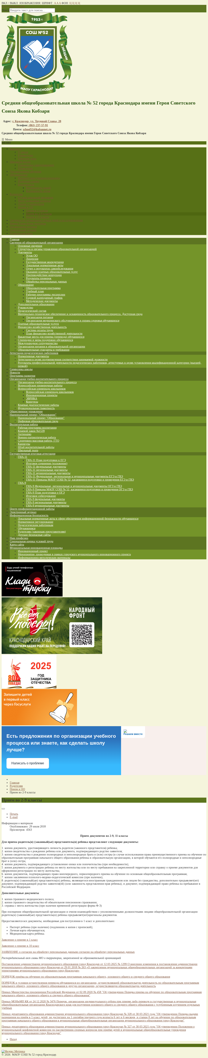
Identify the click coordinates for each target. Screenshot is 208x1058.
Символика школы (21, 369)
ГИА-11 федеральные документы (46, 466)
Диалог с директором (31, 204)
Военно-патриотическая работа (37, 437)
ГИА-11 (22, 456)
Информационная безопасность (29, 515)
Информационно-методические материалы (44, 557)
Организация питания (23, 226)
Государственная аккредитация (45, 262)
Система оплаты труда (39, 330)
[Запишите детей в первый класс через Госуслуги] (39, 724)
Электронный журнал (23, 230)
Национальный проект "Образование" (33, 414)
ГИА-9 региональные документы (46, 502)
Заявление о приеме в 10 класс (20, 945)
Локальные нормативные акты (44, 265)
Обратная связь (27, 158)
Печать (14, 813)
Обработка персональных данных (46, 281)
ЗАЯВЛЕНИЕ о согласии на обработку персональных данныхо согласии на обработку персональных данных (68, 951)
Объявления (25, 168)
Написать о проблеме (27, 763)
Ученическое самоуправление (36, 165)
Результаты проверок (38, 278)
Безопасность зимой (38, 187)
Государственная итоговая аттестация (32, 453)
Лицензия (32, 258)
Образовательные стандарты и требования (43, 349)
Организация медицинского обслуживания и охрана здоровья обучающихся (72, 320)
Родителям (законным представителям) (42, 531)
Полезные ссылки (28, 181)
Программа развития (22, 375)
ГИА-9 (22, 482)
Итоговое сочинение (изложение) (46, 463)
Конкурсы (32, 401)
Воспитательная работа (24, 424)
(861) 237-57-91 (38, 125)
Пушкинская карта (21, 233)
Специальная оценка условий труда (31, 541)
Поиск (5, 10)
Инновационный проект (33, 551)
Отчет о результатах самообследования (49, 268)
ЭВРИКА (31, 398)
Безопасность (26, 184)
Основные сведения (30, 245)
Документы (25, 252)
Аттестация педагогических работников (34, 353)
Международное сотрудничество (38, 343)
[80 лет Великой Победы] (29, 687)
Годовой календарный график (44, 297)
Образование (26, 284)
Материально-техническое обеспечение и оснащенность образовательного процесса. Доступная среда (80, 314)
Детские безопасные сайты (34, 534)
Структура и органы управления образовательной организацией (57, 249)
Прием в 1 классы (37, 210)
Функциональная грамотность (36, 408)
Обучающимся (18, 174)
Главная (14, 239)
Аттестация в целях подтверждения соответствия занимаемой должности (63, 359)
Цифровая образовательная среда (38, 421)
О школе (23, 152)
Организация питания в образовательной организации (51, 346)
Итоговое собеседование (41, 495)
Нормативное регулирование (35, 521)
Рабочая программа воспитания (37, 427)
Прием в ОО (25, 207)
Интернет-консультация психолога (39, 178)
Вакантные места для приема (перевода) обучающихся (51, 336)
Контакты (15, 148)
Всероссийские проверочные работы (40, 385)
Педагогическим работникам (35, 525)
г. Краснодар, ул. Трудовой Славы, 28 (36, 121)
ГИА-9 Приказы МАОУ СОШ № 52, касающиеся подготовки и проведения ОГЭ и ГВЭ (79, 489)
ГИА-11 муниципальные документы (48, 473)
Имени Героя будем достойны (28, 223)
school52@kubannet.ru (37, 129)
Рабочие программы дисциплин (45, 294)
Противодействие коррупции (44, 275)
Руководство (25, 155)
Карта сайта (17, 544)
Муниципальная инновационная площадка (36, 547)
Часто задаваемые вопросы (34, 200)
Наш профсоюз (19, 538)
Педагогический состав (32, 310)
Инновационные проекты (41, 395)
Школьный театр (28, 450)
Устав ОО (32, 255)
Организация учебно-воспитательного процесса (39, 379)
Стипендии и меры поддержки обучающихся (45, 340)
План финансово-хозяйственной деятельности (54, 333)
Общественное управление (26, 411)
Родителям (16, 194)
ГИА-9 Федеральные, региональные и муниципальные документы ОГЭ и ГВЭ (74, 486)
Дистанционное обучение (25, 171)
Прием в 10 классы (37, 217)
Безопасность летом (38, 191)
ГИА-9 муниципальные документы (47, 505)
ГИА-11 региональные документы (46, 469)
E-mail (14, 817)
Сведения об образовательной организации (36, 242)
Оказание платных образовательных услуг (52, 271)
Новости (15, 372)
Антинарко (24, 434)
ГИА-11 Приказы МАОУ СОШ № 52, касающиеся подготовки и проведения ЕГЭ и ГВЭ (80, 479)
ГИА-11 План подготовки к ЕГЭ (46, 460)
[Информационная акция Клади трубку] (32, 595)
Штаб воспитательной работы (36, 447)
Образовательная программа (43, 288)
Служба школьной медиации (35, 197)
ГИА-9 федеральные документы (45, 499)
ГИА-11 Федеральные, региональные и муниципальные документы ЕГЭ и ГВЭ (74, 476)
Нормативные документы (33, 356)
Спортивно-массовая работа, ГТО (38, 440)
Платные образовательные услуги (38, 323)
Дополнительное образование (36, 304)
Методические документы (42, 301)
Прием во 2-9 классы (39, 213)
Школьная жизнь (20, 161)
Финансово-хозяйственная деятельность (42, 327)
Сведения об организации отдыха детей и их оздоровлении (46, 220)
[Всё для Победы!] (52, 653)
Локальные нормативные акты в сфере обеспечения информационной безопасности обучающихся (78, 518)
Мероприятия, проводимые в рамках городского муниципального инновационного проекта (74, 554)
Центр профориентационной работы (32, 508)
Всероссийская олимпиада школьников (42, 388)
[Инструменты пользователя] (3, 808)
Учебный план (35, 291)
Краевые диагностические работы (38, 405)
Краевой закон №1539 (31, 430)
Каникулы (24, 443)
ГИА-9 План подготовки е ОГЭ (45, 492)
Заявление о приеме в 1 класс (20, 939)
